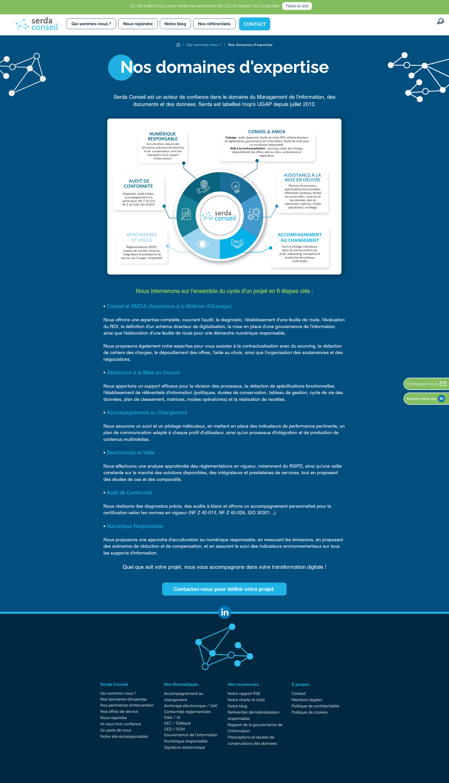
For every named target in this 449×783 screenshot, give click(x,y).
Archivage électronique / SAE (190, 705)
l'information (205, 735)
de (191, 735)
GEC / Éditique (177, 723)
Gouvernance (176, 735)
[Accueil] (178, 45)
